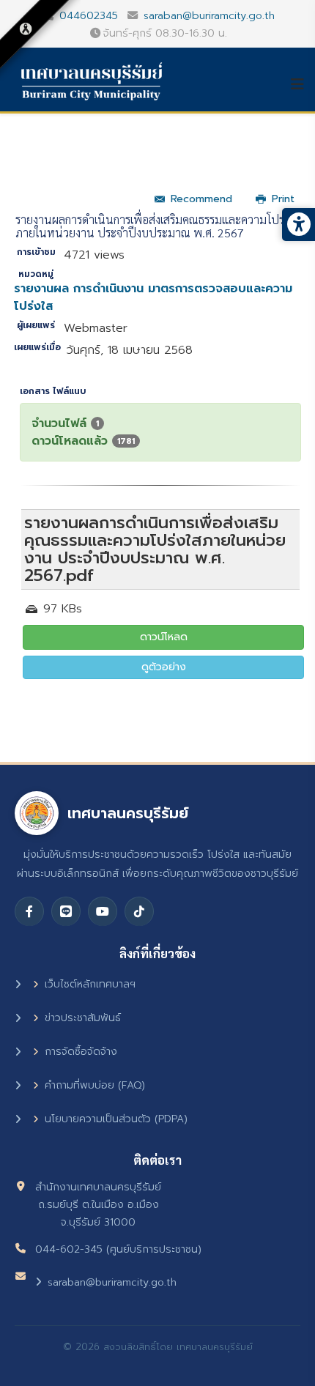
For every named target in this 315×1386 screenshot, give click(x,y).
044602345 (88, 15)
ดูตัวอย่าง (163, 667)
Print (283, 199)
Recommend (201, 199)
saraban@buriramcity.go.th (209, 15)
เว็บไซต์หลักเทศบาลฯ (90, 984)
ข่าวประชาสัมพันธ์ (83, 1018)
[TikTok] (139, 911)
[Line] (66, 911)
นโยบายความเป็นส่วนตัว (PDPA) (116, 1119)
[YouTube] (102, 911)
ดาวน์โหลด (164, 637)
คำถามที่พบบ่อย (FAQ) (95, 1085)
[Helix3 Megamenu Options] (302, 84)
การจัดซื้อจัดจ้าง (81, 1051)
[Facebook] (29, 911)
